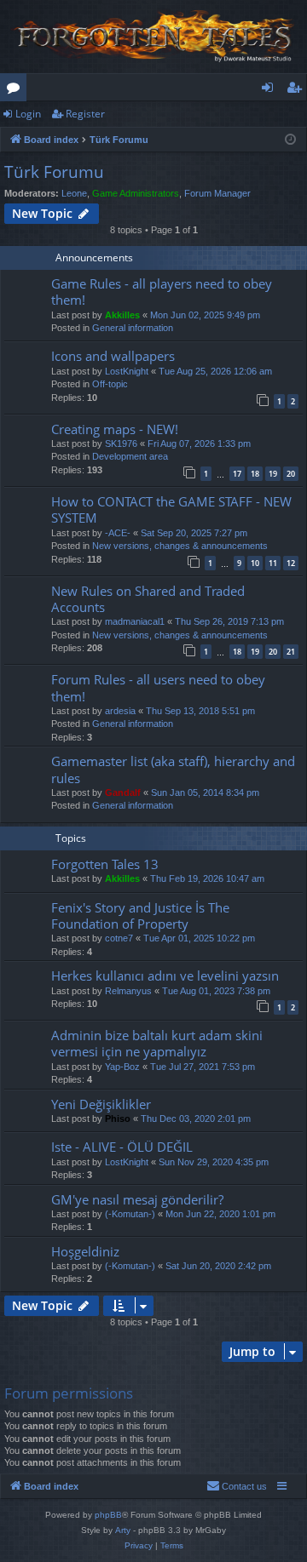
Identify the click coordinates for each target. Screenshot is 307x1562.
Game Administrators (135, 193)
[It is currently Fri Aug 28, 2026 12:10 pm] (290, 140)
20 (291, 473)
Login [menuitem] (271, 90)
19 (273, 473)
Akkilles (122, 315)
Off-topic (110, 384)
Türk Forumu (54, 172)
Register (85, 113)
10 (255, 563)
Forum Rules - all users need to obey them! (158, 687)
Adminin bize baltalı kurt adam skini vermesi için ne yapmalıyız (157, 1043)
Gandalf (123, 792)
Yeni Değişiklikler (101, 1104)
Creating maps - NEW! (114, 429)
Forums (16, 90)
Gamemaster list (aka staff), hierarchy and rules (173, 769)
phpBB (108, 1514)
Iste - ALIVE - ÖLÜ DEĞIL (122, 1146)
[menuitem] (236, 1486)
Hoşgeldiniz (85, 1251)
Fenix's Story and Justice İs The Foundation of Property (140, 915)
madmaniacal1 (135, 621)
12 (291, 563)
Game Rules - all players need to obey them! (161, 291)
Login (28, 113)
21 (291, 651)
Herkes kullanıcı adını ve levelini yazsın (165, 975)
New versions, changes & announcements (180, 546)
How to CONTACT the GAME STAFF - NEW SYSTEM (171, 509)
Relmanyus (128, 991)
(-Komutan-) (130, 1214)
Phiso (117, 1118)
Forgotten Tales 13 (105, 864)
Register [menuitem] (297, 90)
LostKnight (126, 371)
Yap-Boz (122, 1066)
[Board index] (153, 36)
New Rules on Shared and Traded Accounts (148, 598)
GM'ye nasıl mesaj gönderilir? (137, 1199)
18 (255, 473)
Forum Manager (217, 193)
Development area (130, 456)
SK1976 (121, 443)
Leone (74, 193)
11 (273, 563)
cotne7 (119, 938)
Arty (122, 1530)
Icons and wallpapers (113, 355)
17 (237, 473)
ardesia (120, 711)
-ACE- (117, 533)
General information (132, 328)
